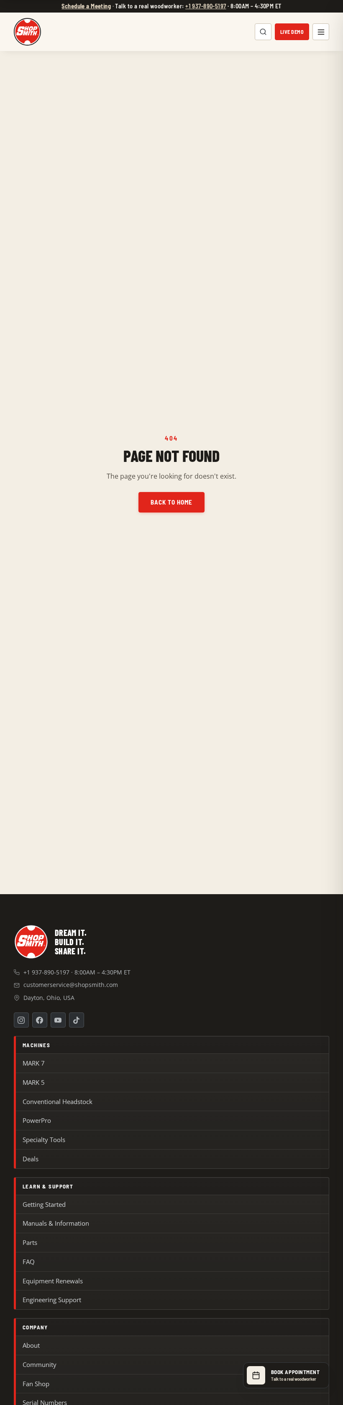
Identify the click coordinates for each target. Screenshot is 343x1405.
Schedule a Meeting (86, 6)
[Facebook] (39, 1020)
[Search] (263, 31)
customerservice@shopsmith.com (70, 985)
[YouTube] (58, 1020)
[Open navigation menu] (320, 31)
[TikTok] (76, 1020)
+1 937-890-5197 (205, 6)
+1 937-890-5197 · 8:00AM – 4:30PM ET (77, 972)
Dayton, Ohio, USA (48, 998)
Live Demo (292, 32)
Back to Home (172, 502)
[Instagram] (21, 1020)
